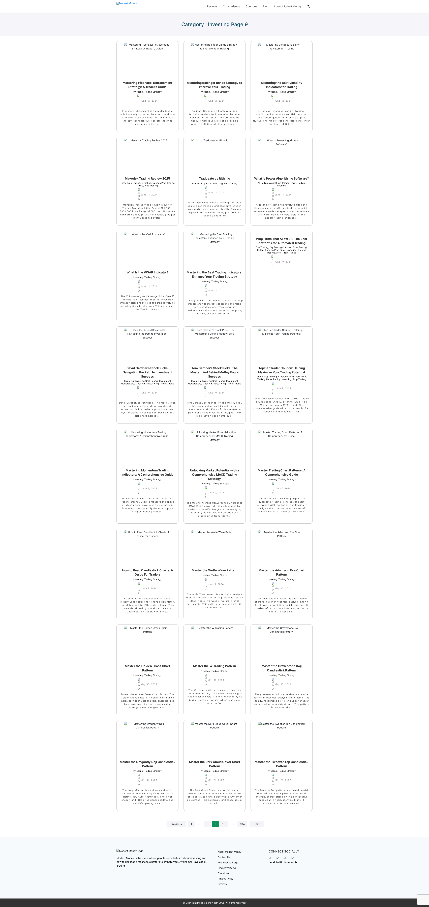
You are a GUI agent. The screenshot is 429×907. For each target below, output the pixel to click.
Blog (265, 6)
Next (257, 824)
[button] (308, 6)
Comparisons (231, 6)
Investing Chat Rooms (146, 381)
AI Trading (263, 183)
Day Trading (262, 247)
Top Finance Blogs (228, 862)
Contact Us (224, 857)
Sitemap (222, 884)
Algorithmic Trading (278, 183)
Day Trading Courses (279, 247)
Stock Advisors (142, 383)
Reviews (212, 6)
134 (242, 824)
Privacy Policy (225, 878)
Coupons (251, 6)
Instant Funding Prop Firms (282, 248)
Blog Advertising (227, 867)
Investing (138, 91)
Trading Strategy (152, 91)
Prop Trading (150, 185)
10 (223, 824)
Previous (176, 824)
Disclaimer (223, 873)
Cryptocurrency (285, 376)
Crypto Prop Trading (266, 376)
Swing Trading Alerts (162, 383)
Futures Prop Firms (202, 183)
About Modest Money (287, 6)
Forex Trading (297, 183)
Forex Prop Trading (130, 183)
